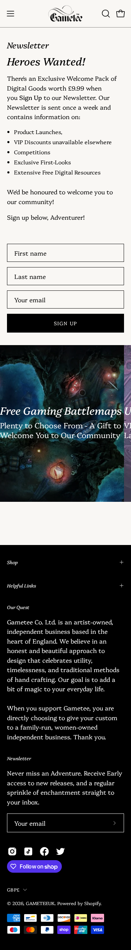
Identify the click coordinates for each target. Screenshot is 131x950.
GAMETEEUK (40, 903)
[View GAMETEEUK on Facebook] (44, 851)
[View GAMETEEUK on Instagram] (12, 851)
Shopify (92, 903)
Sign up (65, 323)
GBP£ (13, 889)
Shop (12, 562)
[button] (105, 13)
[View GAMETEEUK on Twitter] (60, 851)
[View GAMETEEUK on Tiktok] (28, 851)
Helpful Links (21, 585)
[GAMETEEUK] (65, 13)
